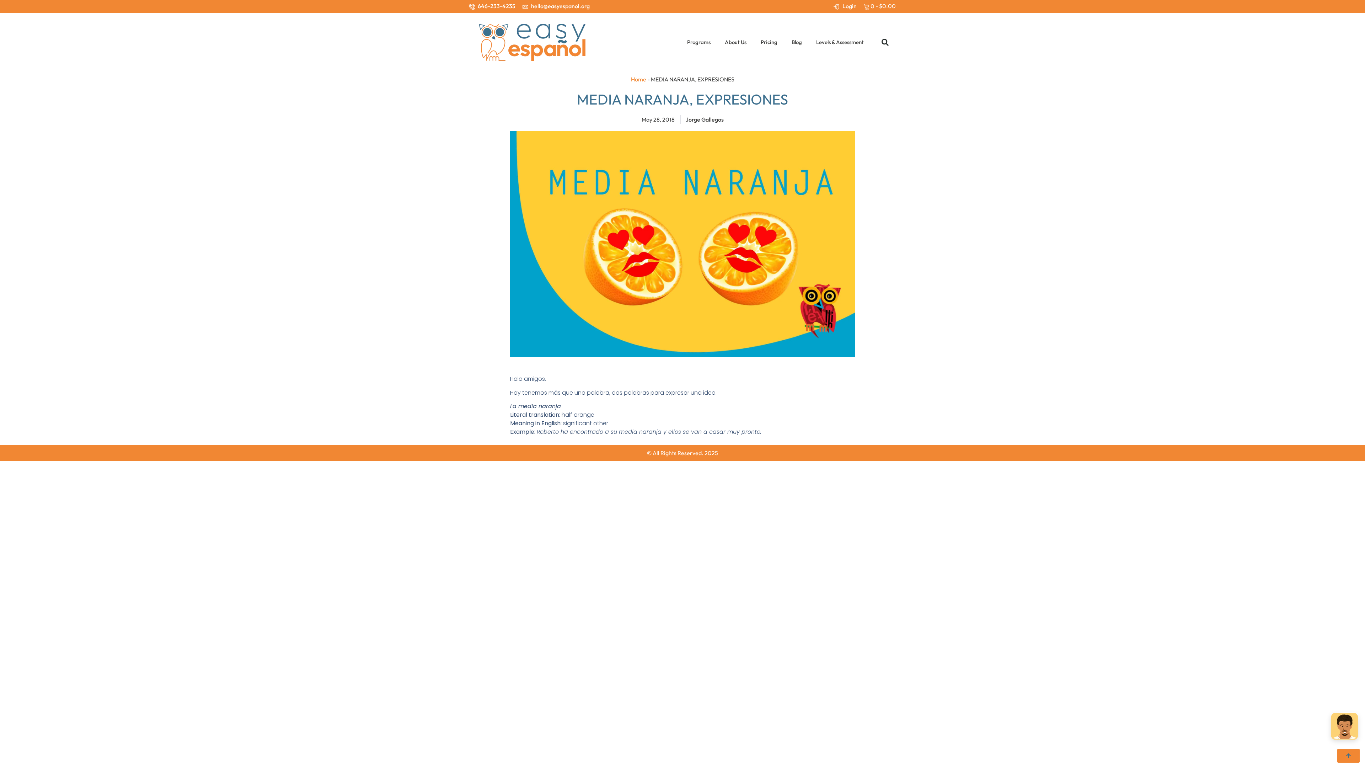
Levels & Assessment (840, 42)
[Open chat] (1344, 728)
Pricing (769, 42)
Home (638, 79)
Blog (797, 42)
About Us (735, 42)
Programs (699, 42)
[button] (885, 42)
